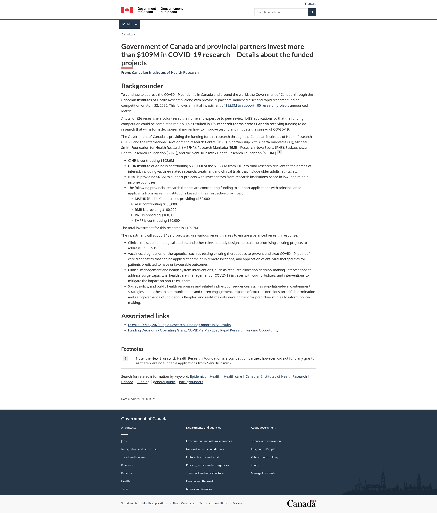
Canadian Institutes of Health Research (165, 72)
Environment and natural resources (209, 441)
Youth (255, 465)
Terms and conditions (214, 503)
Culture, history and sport (202, 457)
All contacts (128, 427)
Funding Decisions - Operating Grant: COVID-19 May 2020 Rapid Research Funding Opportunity (203, 330)
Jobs (124, 441)
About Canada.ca (183, 503)
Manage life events (263, 473)
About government (263, 427)
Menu (127, 24)
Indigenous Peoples (264, 449)
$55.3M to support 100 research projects (257, 105)
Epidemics (198, 376)
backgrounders (191, 382)
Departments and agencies (203, 427)
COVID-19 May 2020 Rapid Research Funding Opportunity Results (179, 324)
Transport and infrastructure (205, 473)
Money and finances (199, 489)
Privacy (237, 503)
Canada (127, 382)
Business (127, 465)
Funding (143, 382)
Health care (233, 376)
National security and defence (205, 449)
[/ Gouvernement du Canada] (152, 10)
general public (164, 382)
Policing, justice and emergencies (207, 465)
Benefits (126, 473)
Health (215, 376)
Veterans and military (265, 457)
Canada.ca (128, 34)
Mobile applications (155, 503)
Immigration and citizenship (139, 449)
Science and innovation (266, 441)
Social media (129, 503)
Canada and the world (200, 481)
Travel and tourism (133, 457)
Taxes (124, 489)
